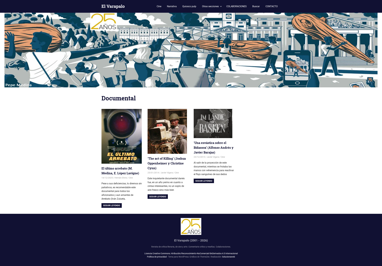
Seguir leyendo (111, 205)
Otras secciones (210, 6)
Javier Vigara (167, 172)
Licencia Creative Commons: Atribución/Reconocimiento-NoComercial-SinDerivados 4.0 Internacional (191, 253)
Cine (159, 6)
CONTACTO (271, 6)
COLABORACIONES (236, 6)
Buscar (256, 6)
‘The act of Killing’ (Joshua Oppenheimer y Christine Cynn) (167, 163)
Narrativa (172, 6)
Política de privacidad (157, 257)
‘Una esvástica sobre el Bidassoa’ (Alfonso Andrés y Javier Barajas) (214, 147)
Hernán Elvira (121, 178)
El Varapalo (113, 6)
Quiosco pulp (189, 6)
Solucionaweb (228, 257)
